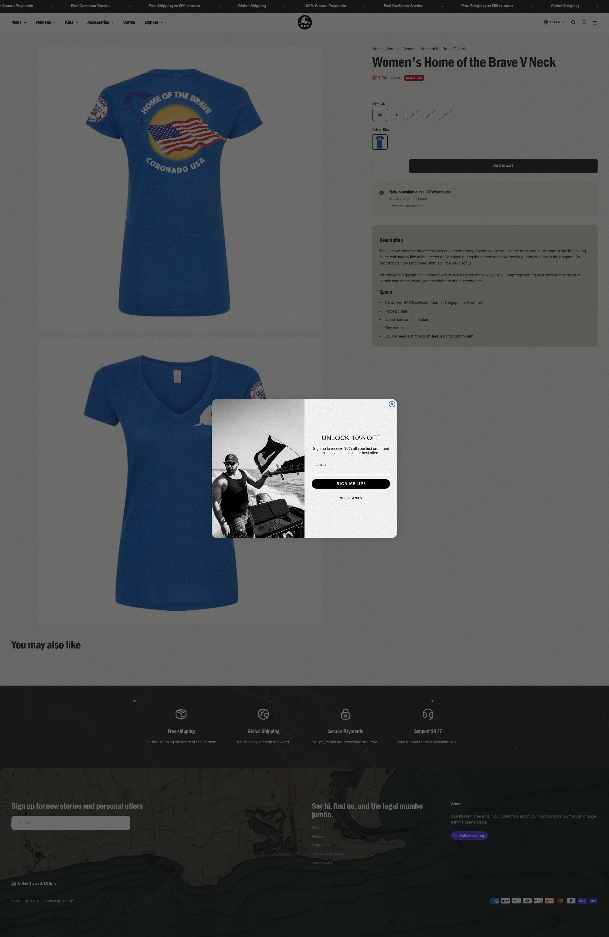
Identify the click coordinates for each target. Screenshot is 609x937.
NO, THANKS (351, 498)
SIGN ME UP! (351, 484)
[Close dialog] (392, 404)
